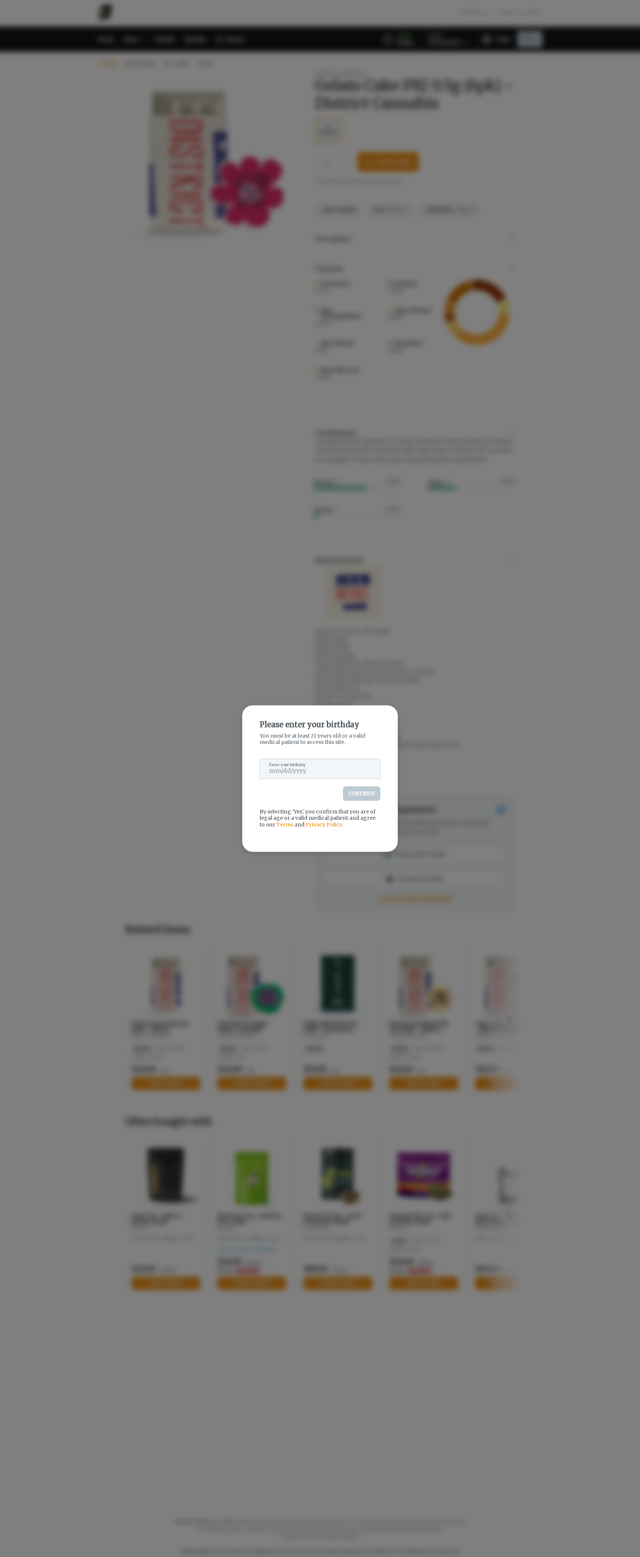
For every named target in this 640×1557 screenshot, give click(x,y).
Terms (284, 824)
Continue (362, 793)
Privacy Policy (324, 824)
